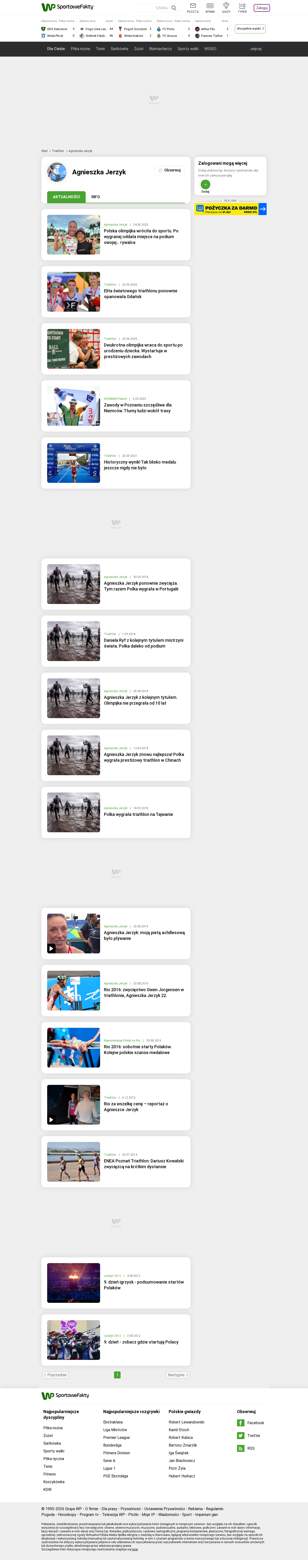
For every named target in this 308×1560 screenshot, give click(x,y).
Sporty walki (188, 48)
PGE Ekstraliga (115, 1476)
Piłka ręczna (53, 1458)
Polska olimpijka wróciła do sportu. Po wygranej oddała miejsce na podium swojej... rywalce (141, 236)
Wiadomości (168, 1514)
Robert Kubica (181, 1437)
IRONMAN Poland (116, 398)
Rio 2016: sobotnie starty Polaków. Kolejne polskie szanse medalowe (138, 1049)
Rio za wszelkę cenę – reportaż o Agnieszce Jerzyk (136, 1106)
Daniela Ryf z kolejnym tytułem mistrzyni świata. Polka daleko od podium (143, 643)
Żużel (138, 48)
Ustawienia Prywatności (164, 1509)
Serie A (109, 1460)
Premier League (116, 1437)
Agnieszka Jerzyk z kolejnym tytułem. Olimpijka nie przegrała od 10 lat (140, 700)
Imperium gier (206, 1514)
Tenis (100, 48)
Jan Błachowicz (182, 1460)
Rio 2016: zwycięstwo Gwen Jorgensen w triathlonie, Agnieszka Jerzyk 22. (144, 992)
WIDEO (210, 48)
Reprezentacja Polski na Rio (122, 1040)
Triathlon (58, 151)
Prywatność (131, 1509)
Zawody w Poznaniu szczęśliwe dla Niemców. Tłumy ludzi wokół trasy (138, 407)
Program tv (89, 1514)
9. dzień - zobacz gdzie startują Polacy (141, 1341)
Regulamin (214, 1509)
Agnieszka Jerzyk (116, 224)
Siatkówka (119, 48)
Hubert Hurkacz (182, 1476)
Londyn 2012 (113, 1276)
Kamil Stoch (179, 1430)
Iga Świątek (179, 1453)
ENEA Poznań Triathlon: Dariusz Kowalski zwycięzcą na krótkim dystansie (144, 1163)
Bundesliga (112, 1445)
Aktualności (66, 197)
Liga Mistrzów (115, 1430)
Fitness (49, 1474)
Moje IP (148, 1514)
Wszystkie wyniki (249, 28)
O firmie (91, 1509)
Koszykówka (53, 1482)
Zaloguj (262, 8)
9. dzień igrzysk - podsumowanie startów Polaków (144, 1284)
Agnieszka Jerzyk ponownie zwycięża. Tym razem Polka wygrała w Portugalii (141, 586)
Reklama (195, 1509)
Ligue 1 (109, 1468)
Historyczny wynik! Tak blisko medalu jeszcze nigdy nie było (140, 464)
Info (95, 197)
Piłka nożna (80, 48)
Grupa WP (73, 1509)
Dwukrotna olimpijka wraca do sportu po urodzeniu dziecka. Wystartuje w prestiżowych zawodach (143, 350)
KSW (47, 1489)
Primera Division (116, 1453)
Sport (187, 1514)
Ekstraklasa (113, 1422)
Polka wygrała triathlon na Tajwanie (138, 814)
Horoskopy (67, 1514)
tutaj (135, 1549)
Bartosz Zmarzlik (183, 1445)
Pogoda (48, 1514)
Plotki (133, 1514)
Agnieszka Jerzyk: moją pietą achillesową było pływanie (144, 935)
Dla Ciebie (56, 48)
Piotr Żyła (177, 1468)
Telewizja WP (113, 1514)
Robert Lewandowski (186, 1422)
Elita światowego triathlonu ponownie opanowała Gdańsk (140, 293)
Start (44, 151)
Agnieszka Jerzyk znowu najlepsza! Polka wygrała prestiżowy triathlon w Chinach (144, 757)
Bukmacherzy (160, 48)
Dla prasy (109, 1509)
